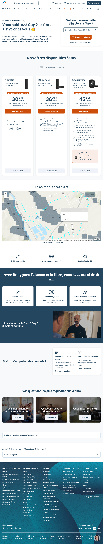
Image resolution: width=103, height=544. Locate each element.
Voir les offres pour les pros (54, 67)
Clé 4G (4, 485)
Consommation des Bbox (51, 507)
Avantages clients (68, 471)
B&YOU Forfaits (7, 9)
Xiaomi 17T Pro (27, 497)
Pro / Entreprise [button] (92, 9)
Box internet (16, 449)
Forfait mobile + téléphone (10, 479)
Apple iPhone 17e (28, 480)
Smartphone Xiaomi (29, 491)
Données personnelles (18, 537)
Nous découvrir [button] (78, 9)
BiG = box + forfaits (56, 9)
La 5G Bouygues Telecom (10, 496)
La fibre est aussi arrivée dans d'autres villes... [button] (21, 435)
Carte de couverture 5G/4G (71, 482)
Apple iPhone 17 (28, 474)
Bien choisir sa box (49, 491)
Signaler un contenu (79, 537)
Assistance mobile (28, 515)
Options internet (48, 480)
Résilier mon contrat (8, 499)
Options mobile (7, 488)
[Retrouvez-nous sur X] (7, 528)
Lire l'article (18, 418)
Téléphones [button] (43, 9)
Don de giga (87, 474)
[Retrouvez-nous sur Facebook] (3, 528)
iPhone (25, 471)
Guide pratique (67, 490)
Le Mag (85, 480)
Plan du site (52, 537)
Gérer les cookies (31, 537)
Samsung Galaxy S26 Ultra (31, 488)
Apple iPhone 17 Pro (29, 477)
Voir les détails (18, 171)
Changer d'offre (85, 42)
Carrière (85, 482)
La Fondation (87, 488)
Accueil (5, 449)
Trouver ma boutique (63, 371)
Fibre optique (29, 449)
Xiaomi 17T (26, 494)
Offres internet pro (49, 482)
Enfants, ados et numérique (91, 477)
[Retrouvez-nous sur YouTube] (11, 528)
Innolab (85, 494)
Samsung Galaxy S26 (29, 485)
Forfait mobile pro (8, 482)
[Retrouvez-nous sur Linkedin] (20, 528)
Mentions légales (5, 537)
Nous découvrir (88, 471)
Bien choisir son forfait (9, 493)
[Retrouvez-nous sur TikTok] (24, 528)
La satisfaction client (69, 474)
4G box (45, 477)
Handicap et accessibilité (91, 497)
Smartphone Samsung (30, 482)
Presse (85, 485)
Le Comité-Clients (68, 493)
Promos (66, 9)
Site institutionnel (88, 491)
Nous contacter (43, 537)
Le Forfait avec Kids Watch (11, 491)
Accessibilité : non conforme (64, 537)
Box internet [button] (18, 9)
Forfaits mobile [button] (31, 9)
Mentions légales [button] (10, 455)
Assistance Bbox (48, 493)
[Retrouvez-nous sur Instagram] (15, 528)
